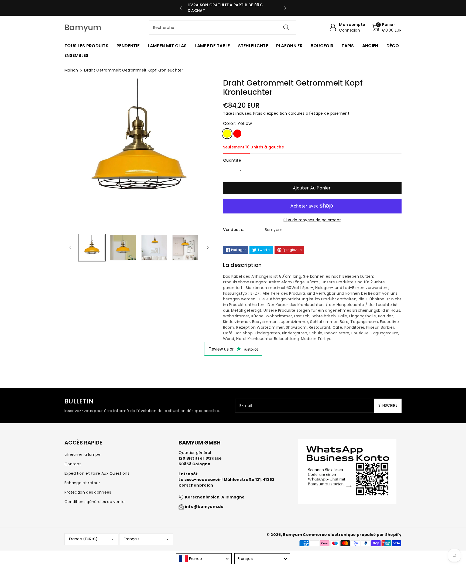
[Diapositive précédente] (181, 8)
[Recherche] (286, 27)
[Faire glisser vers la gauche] (70, 247)
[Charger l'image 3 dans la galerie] (154, 247)
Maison (71, 70)
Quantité (232, 160)
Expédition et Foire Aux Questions (96, 473)
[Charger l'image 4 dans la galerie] (185, 247)
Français (131, 539)
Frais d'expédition (270, 113)
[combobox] (222, 27)
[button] (387, 27)
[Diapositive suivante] (285, 8)
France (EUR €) (83, 539)
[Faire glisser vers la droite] (208, 247)
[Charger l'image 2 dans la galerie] (122, 247)
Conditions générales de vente (94, 501)
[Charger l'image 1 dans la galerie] (91, 247)
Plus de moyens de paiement (312, 220)
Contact (72, 464)
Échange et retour (82, 482)
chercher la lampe (82, 454)
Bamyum (292, 534)
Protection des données (87, 492)
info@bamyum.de (204, 506)
